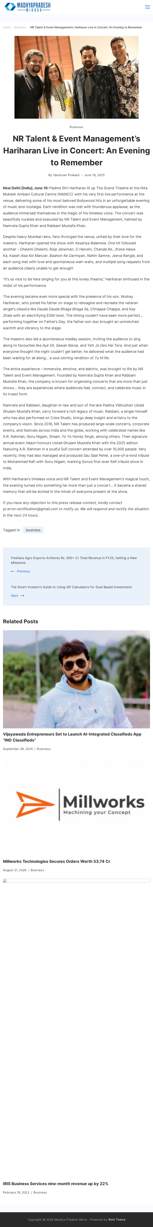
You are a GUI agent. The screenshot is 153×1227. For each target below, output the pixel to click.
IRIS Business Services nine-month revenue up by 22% (55, 1183)
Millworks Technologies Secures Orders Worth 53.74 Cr (56, 861)
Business (76, 127)
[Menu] (147, 7)
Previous (23, 571)
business (33, 530)
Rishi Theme (117, 1219)
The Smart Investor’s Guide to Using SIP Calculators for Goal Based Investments (71, 587)
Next (14, 596)
